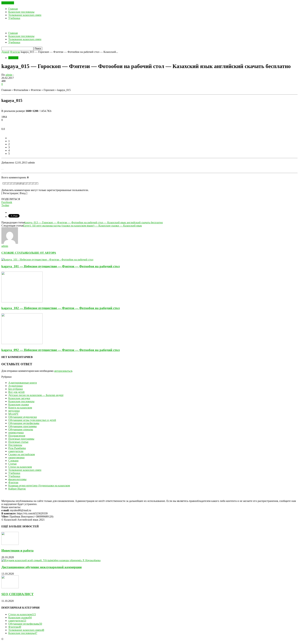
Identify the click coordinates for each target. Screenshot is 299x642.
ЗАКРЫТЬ (7, 2)
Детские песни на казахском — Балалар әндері (35, 395)
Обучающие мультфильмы (23, 423)
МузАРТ (13, 413)
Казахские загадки (19, 398)
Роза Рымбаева (17, 448)
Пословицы (15, 445)
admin (9, 74)
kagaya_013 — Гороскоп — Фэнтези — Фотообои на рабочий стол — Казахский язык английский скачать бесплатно (94, 222)
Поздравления (16, 435)
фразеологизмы (17, 479)
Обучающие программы (22, 426)
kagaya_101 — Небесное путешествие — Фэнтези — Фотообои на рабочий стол (60, 266)
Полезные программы (21, 438)
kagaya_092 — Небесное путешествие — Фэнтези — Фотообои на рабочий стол (60, 350)
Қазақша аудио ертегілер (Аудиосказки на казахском (39, 485)
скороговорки (16, 457)
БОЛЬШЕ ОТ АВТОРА (41, 252)
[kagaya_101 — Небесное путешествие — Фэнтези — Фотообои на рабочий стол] (47, 259)
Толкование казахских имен (24, 15)
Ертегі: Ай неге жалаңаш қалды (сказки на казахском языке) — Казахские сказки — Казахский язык (82, 225)
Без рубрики (15, 388)
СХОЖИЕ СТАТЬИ (13, 252)
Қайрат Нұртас (17, 488)
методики (14, 410)
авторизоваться (63, 370)
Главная (13, 8)
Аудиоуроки (15, 385)
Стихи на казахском (20, 466)
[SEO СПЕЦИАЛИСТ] (10, 587)
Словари (13, 460)
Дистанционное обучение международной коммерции (41, 567)
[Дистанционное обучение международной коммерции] (51, 560)
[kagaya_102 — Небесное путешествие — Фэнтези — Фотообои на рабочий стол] (22, 301)
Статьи (12, 463)
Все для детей (16, 392)
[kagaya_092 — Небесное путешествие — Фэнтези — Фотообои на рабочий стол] (22, 343)
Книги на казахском (20, 407)
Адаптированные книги (22, 382)
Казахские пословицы (21, 11)
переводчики (16, 432)
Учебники (14, 18)
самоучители (15, 451)
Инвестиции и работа (17, 550)
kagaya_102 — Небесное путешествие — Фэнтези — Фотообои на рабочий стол (60, 308)
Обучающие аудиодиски (22, 416)
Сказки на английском (21, 454)
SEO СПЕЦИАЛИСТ (17, 594)
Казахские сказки (18, 404)
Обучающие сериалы (20, 429)
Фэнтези (13, 57)
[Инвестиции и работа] (10, 543)
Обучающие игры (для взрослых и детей (32, 420)
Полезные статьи (18, 441)
